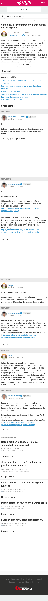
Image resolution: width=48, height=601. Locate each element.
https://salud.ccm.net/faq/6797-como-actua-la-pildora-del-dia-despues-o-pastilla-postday (21, 336)
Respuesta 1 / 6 (7, 112)
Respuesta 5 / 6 (7, 350)
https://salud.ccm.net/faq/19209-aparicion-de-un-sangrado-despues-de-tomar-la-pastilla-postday (21, 231)
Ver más (25, 65)
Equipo (8, 579)
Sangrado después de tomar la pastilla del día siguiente (24, 94)
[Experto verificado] (23, 35)
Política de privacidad (34, 579)
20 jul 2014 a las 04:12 (15, 186)
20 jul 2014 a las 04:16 (15, 287)
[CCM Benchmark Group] (24, 588)
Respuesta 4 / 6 (7, 308)
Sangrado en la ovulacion (11, 100)
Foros (8, 16)
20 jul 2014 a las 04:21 (15, 315)
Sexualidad (18, 16)
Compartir (8, 71)
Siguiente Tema (39, 21)
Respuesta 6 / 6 (7, 391)
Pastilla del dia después (11, 91)
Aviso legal (20, 582)
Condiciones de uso (18, 579)
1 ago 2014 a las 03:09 (33, 35)
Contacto (12, 582)
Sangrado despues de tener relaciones (16, 97)
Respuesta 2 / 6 (7, 179)
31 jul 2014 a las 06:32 (15, 358)
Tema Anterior (8, 21)
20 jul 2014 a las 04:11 (15, 119)
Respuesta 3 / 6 (7, 280)
